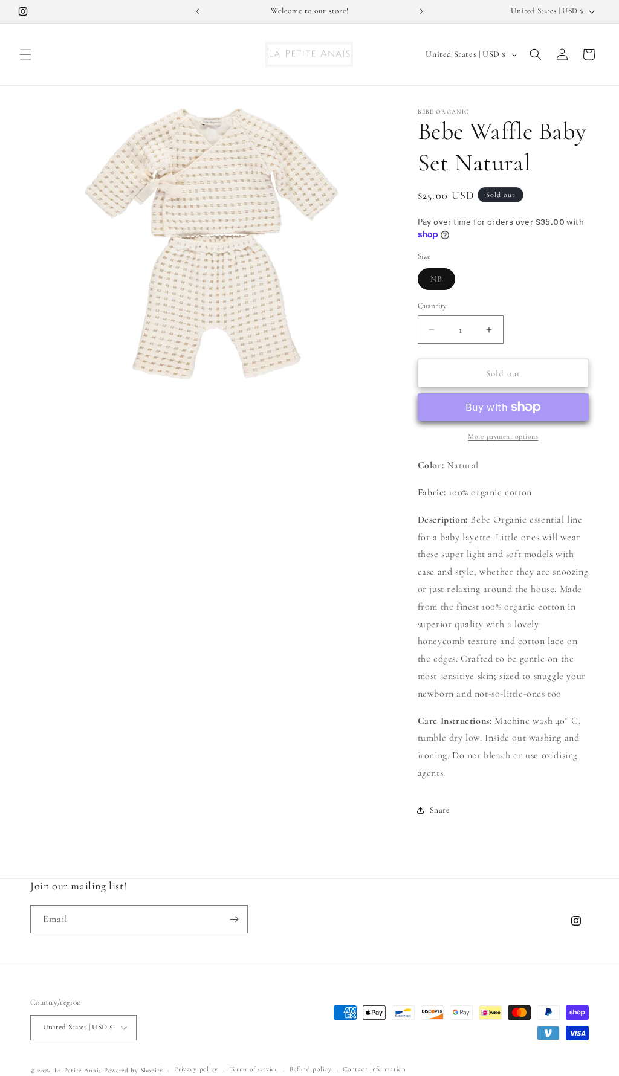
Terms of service (254, 1069)
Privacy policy (196, 1069)
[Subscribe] (234, 919)
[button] (25, 54)
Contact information (374, 1069)
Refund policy (311, 1069)
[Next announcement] (421, 11)
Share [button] (440, 810)
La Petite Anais (78, 1070)
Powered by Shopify (133, 1070)
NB (442, 281)
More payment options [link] (503, 436)
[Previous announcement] (197, 11)
